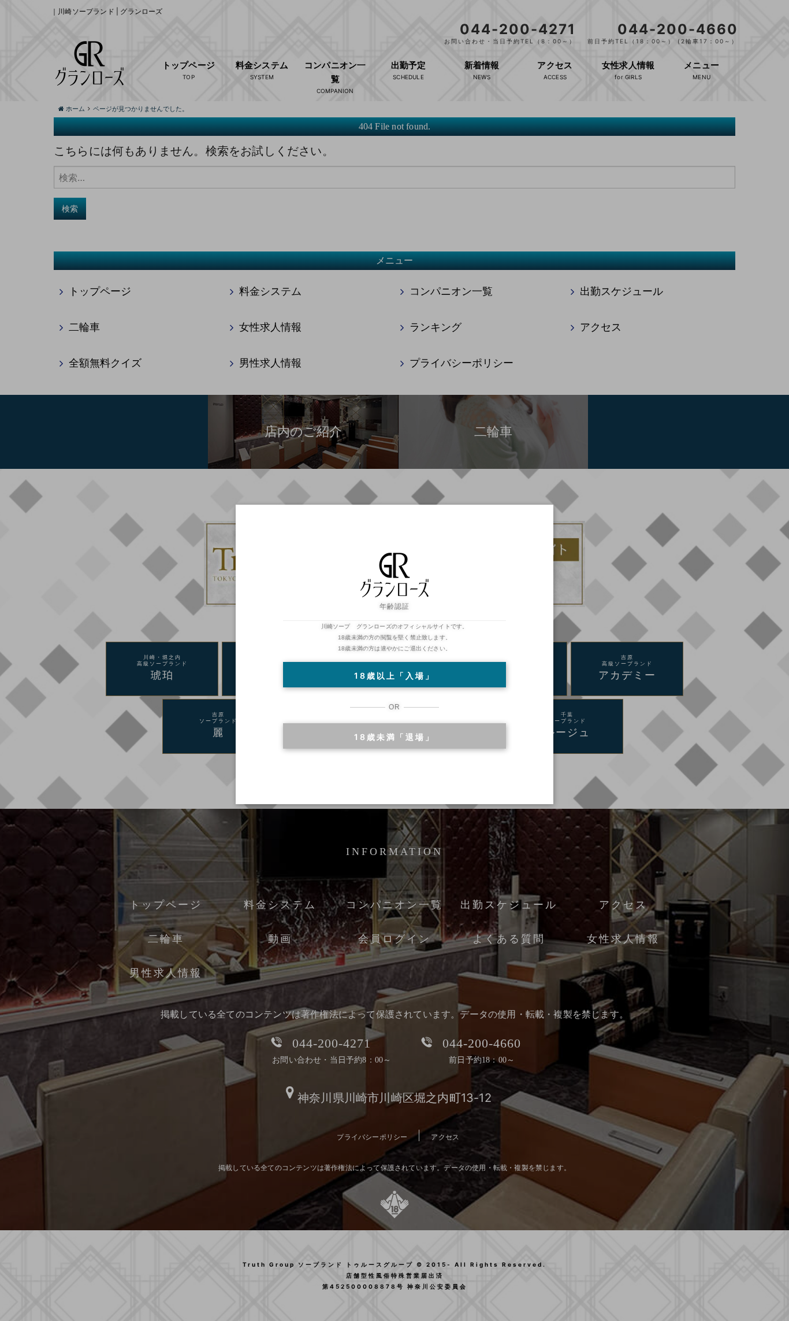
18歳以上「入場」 (394, 675)
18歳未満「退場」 (394, 737)
